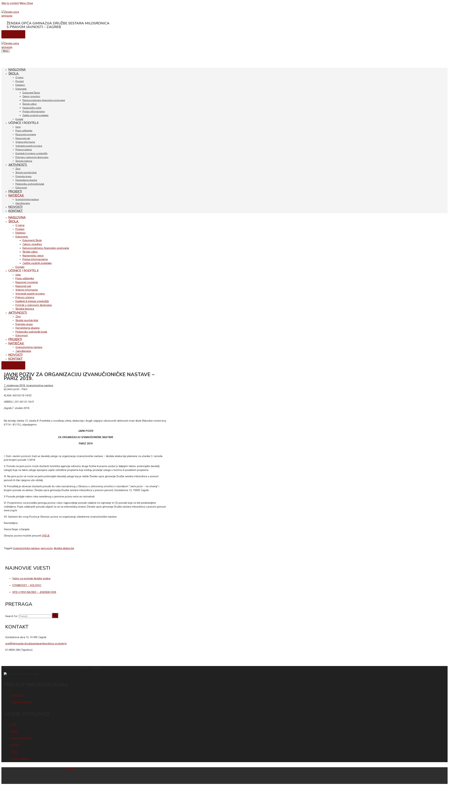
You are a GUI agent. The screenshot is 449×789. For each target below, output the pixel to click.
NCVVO (15, 745)
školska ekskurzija (64, 548)
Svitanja (13, 34)
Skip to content (10, 3)
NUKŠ (14, 731)
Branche (71, 769)
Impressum (17, 695)
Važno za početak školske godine (31, 578)
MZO (13, 724)
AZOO (14, 751)
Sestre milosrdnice (21, 738)
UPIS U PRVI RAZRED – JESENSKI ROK (34, 592)
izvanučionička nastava (26, 548)
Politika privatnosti (21, 702)
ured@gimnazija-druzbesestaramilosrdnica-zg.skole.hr (36, 643)
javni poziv (46, 548)
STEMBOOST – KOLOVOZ (26, 585)
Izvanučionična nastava (39, 385)
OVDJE (46, 535)
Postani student (20, 758)
